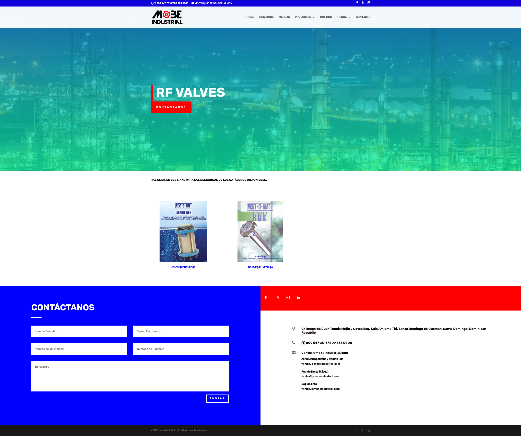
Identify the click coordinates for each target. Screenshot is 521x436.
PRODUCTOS (303, 17)
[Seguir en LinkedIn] (298, 297)
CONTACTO (363, 17)
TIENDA (342, 17)
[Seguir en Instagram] (288, 297)
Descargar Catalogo (183, 267)
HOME (250, 17)
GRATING (326, 17)
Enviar (217, 398)
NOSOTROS (266, 17)
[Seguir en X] (278, 297)
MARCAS (284, 17)
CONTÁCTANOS (171, 107)
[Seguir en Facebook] (265, 297)
